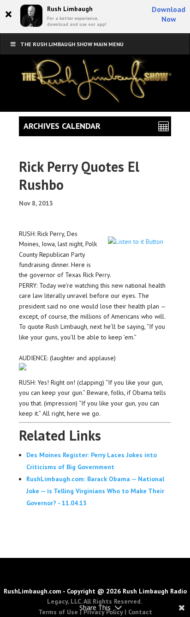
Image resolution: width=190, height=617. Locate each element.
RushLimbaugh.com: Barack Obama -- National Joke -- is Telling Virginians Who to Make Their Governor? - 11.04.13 (95, 491)
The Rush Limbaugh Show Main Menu (72, 44)
